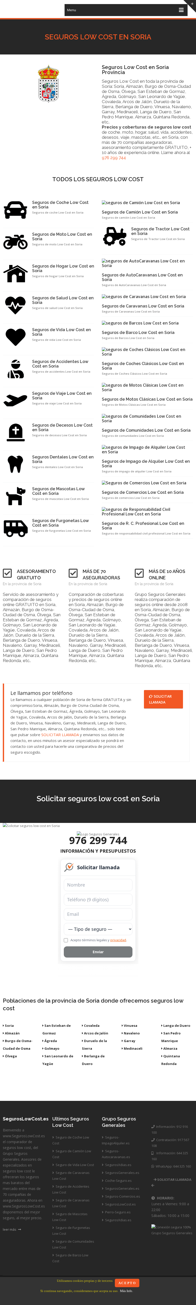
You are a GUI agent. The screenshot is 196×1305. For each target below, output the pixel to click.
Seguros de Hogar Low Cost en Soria (63, 268)
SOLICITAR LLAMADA (60, 734)
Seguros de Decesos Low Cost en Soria (62, 427)
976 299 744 (114, 157)
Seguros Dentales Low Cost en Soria (63, 459)
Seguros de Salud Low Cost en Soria (63, 300)
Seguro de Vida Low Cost (74, 1164)
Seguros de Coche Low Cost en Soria (60, 204)
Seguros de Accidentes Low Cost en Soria (60, 364)
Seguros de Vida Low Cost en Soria (61, 332)
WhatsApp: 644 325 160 (172, 1166)
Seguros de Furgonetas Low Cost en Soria (60, 523)
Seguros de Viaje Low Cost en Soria (62, 395)
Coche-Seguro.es (118, 1180)
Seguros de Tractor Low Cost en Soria (160, 231)
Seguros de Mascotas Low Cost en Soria (58, 491)
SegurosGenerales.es (121, 1172)
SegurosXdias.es (117, 1164)
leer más (10, 1229)
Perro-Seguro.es (117, 1212)
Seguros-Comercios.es (122, 1196)
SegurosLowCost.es (120, 1204)
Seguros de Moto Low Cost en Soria (62, 236)
